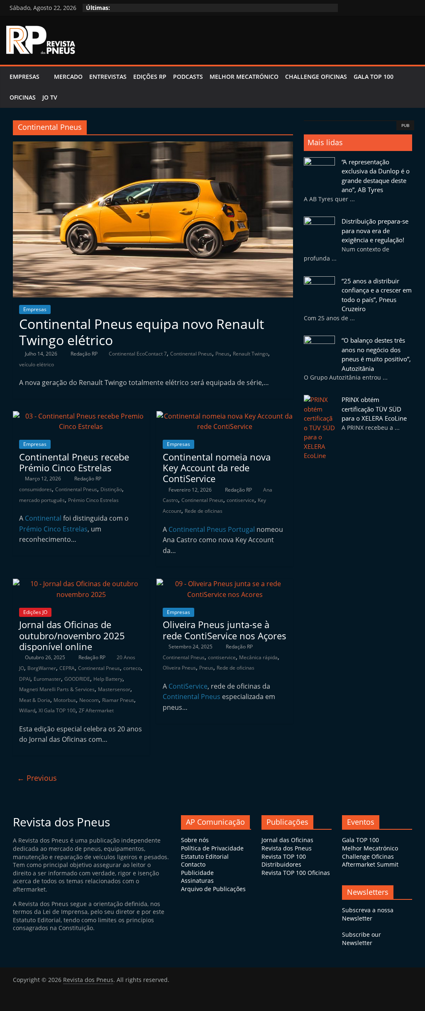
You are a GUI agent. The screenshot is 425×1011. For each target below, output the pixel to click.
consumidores (35, 489)
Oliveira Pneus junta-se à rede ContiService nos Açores (224, 629)
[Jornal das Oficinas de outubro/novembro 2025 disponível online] (81, 583)
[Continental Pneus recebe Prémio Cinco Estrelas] (81, 416)
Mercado (68, 76)
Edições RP (149, 76)
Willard (27, 710)
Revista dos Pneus (286, 848)
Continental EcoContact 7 (138, 353)
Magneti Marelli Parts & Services (57, 689)
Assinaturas (197, 880)
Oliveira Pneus (179, 667)
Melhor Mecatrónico (244, 76)
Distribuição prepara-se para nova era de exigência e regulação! (375, 230)
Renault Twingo (250, 353)
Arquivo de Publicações (213, 889)
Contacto (193, 864)
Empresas (24, 76)
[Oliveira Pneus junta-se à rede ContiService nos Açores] (224, 583)
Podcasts (188, 76)
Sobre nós (195, 840)
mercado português (42, 500)
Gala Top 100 (373, 76)
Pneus (222, 353)
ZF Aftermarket (96, 710)
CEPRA (67, 668)
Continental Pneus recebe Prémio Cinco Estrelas (74, 462)
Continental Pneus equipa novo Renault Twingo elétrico (141, 331)
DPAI (24, 678)
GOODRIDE (77, 678)
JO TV (49, 97)
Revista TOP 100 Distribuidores (283, 861)
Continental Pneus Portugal (212, 529)
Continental (43, 518)
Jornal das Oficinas (287, 840)
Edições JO (35, 612)
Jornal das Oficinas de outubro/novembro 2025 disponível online (72, 635)
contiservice (240, 500)
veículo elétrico (36, 364)
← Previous (37, 778)
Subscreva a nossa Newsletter (367, 914)
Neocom (89, 700)
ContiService (188, 686)
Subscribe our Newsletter (361, 939)
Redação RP (85, 353)
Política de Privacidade (212, 848)
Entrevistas (108, 76)
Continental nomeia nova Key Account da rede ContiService (217, 468)
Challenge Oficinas (316, 76)
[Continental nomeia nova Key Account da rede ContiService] (224, 416)
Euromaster (47, 678)
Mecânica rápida (258, 657)
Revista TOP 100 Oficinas (295, 873)
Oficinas (23, 97)
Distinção (111, 489)
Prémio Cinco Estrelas (93, 500)
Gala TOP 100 (360, 840)
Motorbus (65, 700)
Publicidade (197, 873)
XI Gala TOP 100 (57, 710)
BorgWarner (41, 668)
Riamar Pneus (118, 700)
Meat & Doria (34, 700)
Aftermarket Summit (370, 864)
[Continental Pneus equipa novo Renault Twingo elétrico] (153, 146)
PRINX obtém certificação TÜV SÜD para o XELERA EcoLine (374, 408)
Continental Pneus (191, 353)
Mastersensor (114, 689)
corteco (132, 668)
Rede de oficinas (203, 510)
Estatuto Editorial (205, 856)
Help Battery (107, 678)
